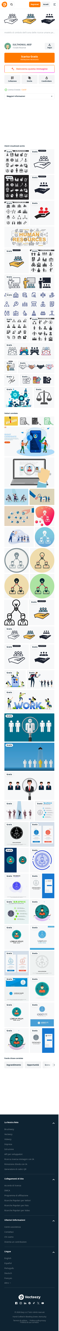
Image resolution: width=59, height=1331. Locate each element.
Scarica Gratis (29, 58)
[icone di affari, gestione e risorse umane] (16, 212)
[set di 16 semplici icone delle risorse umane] (16, 264)
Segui (49, 47)
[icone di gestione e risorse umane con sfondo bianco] (16, 431)
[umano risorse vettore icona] (14, 741)
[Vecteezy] (4, 4)
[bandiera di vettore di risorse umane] (29, 313)
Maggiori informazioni (16, 95)
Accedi (46, 4)
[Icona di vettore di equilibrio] (14, 573)
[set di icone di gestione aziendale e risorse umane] (16, 161)
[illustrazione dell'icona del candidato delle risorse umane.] (16, 289)
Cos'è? (24, 90)
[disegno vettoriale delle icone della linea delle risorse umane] (29, 406)
